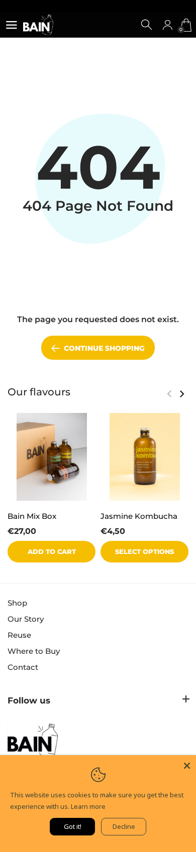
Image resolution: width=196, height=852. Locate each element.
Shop (17, 603)
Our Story (26, 619)
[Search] (147, 25)
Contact (23, 667)
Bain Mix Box (32, 516)
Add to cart (52, 552)
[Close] (187, 764)
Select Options (144, 552)
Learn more (88, 806)
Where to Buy (34, 651)
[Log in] (167, 25)
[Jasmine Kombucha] (144, 457)
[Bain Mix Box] (51, 457)
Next (181, 394)
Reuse (19, 635)
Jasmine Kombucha (139, 516)
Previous (169, 394)
